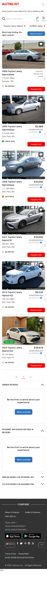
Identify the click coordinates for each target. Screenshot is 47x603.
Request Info (36, 89)
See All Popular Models (15, 526)
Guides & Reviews (32, 512)
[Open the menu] (43, 4)
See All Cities (11, 522)
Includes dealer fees (36, 129)
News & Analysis (12, 512)
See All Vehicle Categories (16, 529)
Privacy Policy (24, 553)
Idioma (11, 544)
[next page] (30, 377)
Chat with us (10, 516)
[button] (37, 19)
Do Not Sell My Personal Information (19, 557)
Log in (41, 545)
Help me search (36, 33)
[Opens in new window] (13, 536)
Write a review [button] (23, 411)
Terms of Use (10, 553)
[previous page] (17, 377)
